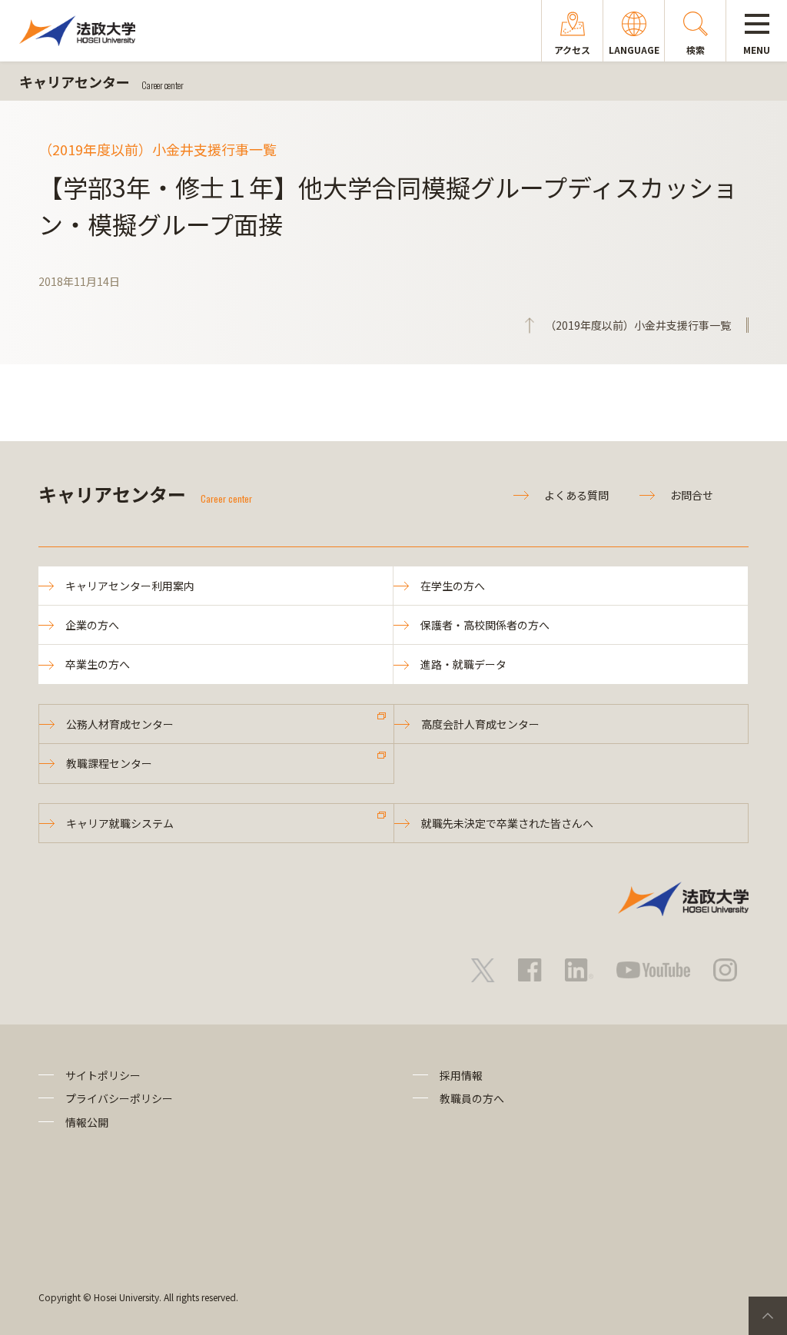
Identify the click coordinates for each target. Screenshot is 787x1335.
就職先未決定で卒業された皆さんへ (507, 823)
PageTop (768, 1316)
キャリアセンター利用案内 (129, 585)
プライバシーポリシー (119, 1098)
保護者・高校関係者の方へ (485, 625)
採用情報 (461, 1075)
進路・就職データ (463, 664)
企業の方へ (92, 625)
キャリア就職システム (120, 823)
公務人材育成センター (120, 724)
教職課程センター (109, 763)
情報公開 (86, 1122)
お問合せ (691, 495)
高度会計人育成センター (480, 724)
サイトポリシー (103, 1075)
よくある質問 (576, 495)
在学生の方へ (452, 585)
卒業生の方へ (97, 664)
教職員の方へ (472, 1098)
